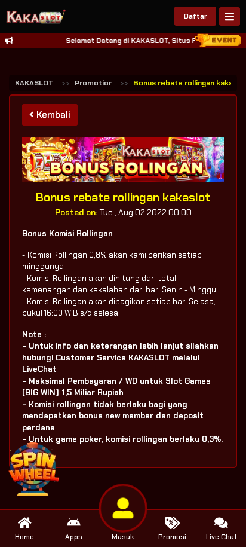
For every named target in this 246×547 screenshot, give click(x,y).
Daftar (195, 16)
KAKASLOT (34, 83)
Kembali (52, 115)
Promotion (94, 83)
